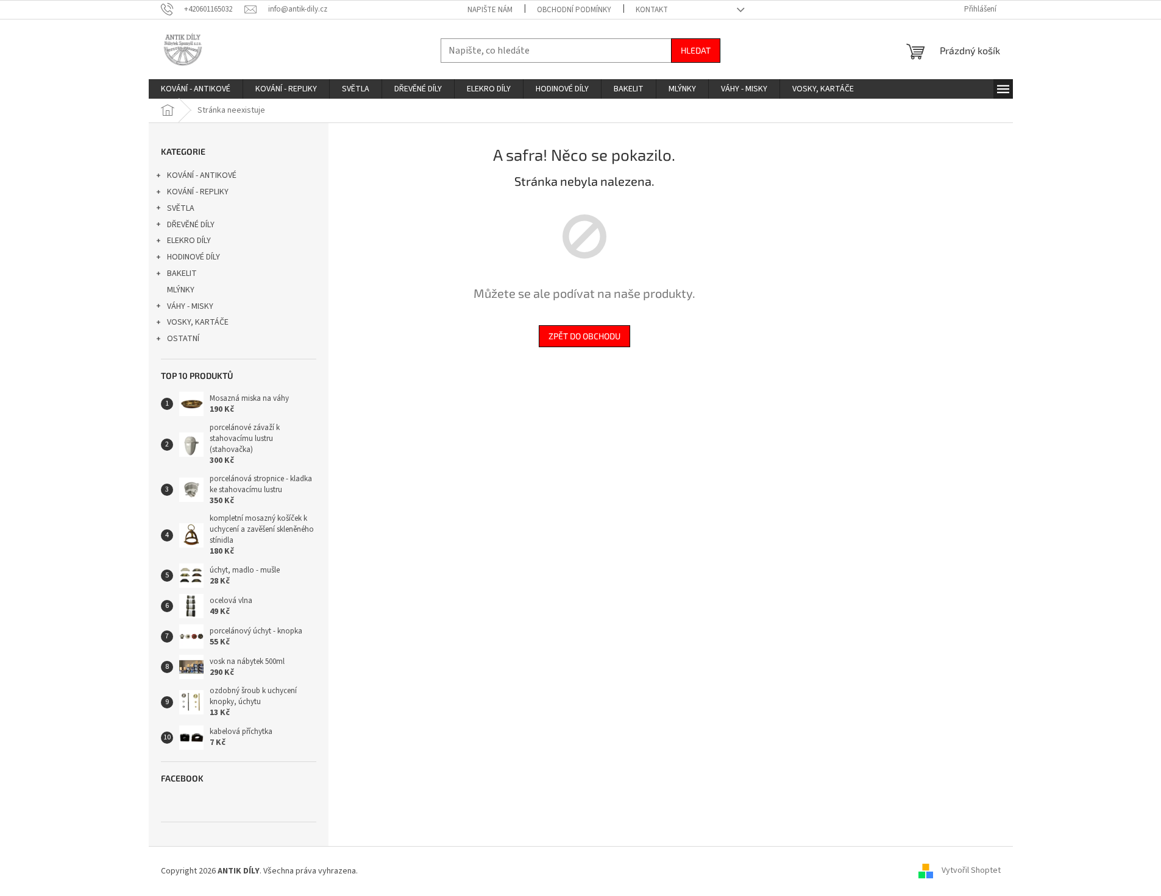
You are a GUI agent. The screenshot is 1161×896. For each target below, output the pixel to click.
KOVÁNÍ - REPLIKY (198, 192)
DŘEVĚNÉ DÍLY (191, 225)
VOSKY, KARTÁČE (198, 322)
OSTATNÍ (183, 339)
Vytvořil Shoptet (971, 871)
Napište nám (490, 9)
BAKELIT (182, 273)
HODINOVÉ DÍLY (193, 257)
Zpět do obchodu (584, 336)
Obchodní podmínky (574, 9)
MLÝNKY (180, 290)
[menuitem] (196, 89)
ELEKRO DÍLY (189, 241)
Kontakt (652, 9)
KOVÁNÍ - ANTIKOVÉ (201, 175)
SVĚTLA (180, 208)
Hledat (696, 50)
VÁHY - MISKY (190, 306)
